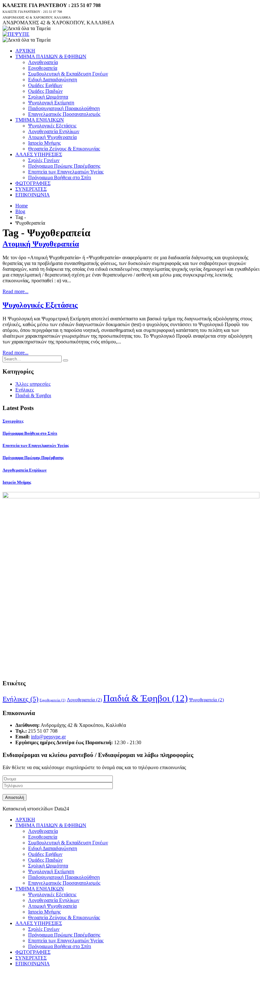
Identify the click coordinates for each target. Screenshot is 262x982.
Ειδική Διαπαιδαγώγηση (52, 79)
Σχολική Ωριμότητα (48, 97)
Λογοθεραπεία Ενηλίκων (53, 131)
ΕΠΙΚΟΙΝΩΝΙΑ (32, 194)
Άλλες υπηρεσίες (32, 384)
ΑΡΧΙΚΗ (25, 50)
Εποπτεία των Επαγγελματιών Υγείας (66, 171)
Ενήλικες (24, 389)
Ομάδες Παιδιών (45, 91)
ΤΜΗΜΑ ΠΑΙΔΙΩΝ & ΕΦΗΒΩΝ (50, 56)
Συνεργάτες (13, 421)
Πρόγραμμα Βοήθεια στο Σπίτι (59, 177)
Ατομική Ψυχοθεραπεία (52, 137)
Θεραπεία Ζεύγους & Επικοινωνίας (64, 148)
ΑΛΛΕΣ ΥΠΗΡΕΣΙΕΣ (38, 154)
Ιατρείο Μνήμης (44, 143)
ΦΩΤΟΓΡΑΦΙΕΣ (32, 183)
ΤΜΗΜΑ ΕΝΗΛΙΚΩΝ (39, 120)
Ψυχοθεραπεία (206, 699)
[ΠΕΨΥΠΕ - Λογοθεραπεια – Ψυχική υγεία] (16, 34)
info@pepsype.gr (48, 736)
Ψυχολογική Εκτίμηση (51, 102)
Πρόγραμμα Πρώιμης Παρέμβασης (64, 166)
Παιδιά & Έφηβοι (33, 395)
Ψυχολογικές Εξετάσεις (52, 125)
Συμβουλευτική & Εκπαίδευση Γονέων (68, 73)
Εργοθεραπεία (42, 68)
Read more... (15, 291)
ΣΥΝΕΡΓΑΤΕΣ (31, 189)
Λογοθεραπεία (43, 62)
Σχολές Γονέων (43, 160)
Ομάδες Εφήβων (45, 85)
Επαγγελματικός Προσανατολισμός (64, 114)
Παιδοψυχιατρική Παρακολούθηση (64, 108)
